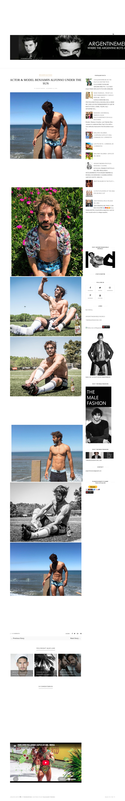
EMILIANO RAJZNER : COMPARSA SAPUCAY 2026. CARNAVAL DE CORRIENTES (103, 135)
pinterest (90, 298)
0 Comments (16, 633)
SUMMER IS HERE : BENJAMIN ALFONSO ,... (20, 673)
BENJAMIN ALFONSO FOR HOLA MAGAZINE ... (69, 673)
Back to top (109, 797)
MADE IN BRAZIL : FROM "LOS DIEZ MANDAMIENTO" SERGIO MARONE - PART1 (104, 95)
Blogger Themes (49, 797)
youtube (100, 298)
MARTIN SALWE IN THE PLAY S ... (104, 181)
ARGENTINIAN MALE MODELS (95, 316)
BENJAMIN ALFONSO (45, 75)
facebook (90, 290)
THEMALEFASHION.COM (94, 320)
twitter (100, 290)
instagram (110, 290)
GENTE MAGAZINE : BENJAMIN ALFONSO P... (44, 673)
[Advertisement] (62, 16)
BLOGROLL (89, 310)
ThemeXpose (27, 797)
